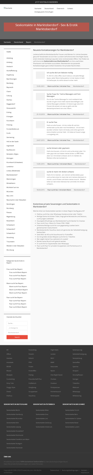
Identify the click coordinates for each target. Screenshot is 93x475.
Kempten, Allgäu (12, 154)
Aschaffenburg (12, 71)
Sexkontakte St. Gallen (73, 418)
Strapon (75, 371)
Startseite (38, 8)
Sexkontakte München (14, 418)
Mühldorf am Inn (13, 187)
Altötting (10, 58)
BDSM (9, 366)
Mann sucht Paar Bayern (18, 293)
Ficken (31, 366)
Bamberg (10, 83)
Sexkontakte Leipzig (14, 427)
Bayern (28, 42)
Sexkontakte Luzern (72, 427)
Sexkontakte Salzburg (43, 423)
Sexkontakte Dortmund (15, 435)
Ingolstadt (10, 146)
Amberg (9, 62)
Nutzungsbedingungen (70, 470)
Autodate (10, 362)
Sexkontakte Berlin (13, 410)
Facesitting (32, 350)
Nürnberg (10, 208)
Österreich (60, 8)
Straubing (10, 237)
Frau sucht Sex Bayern (14, 269)
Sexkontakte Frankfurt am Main (18, 439)
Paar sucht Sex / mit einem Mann (59, 190)
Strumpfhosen (78, 375)
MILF (52, 358)
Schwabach (11, 225)
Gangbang (32, 387)
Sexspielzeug (77, 358)
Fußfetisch (32, 383)
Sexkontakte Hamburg (15, 414)
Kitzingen (10, 158)
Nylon (53, 371)
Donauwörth (11, 108)
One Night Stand (56, 375)
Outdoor (54, 383)
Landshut (10, 166)
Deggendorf (11, 104)
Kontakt (84, 470)
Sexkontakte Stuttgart (14, 443)
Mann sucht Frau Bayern (18, 286)
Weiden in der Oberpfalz (15, 246)
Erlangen (10, 116)
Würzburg (10, 250)
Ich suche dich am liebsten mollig (60, 73)
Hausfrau (32, 396)
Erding (9, 112)
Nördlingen (11, 204)
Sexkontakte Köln (13, 423)
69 (7, 350)
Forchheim (10, 121)
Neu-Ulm (10, 196)
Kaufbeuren (11, 150)
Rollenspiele (55, 396)
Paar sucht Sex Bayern (14, 297)
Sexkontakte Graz (42, 414)
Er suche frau (52, 122)
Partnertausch (56, 391)
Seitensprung (77, 350)
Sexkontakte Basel (71, 423)
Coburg (9, 96)
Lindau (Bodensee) (13, 171)
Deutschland (49, 8)
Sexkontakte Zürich (72, 410)
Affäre (9, 354)
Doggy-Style (11, 387)
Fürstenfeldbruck (13, 129)
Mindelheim (11, 183)
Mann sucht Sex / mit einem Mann (59, 164)
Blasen (9, 371)
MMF (52, 362)
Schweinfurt (11, 233)
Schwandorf (11, 229)
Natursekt (54, 366)
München (10, 191)
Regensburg (11, 217)
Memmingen (11, 179)
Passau (9, 212)
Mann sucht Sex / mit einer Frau (58, 86)
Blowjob (9, 375)
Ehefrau (9, 396)
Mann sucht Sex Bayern (15, 283)
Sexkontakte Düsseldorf (15, 431)
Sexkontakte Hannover (15, 448)
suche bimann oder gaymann (58, 148)
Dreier (9, 391)
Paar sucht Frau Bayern (17, 304)
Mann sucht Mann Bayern (18, 290)
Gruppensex (33, 391)
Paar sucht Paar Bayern (17, 301)
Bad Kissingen (12, 79)
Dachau (9, 100)
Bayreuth (10, 87)
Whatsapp (76, 391)
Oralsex (53, 379)
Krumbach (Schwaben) (15, 162)
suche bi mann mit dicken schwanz (60, 172)
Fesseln (31, 354)
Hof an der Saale (12, 141)
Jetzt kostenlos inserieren (46, 2)
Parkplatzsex (55, 387)
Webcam (76, 387)
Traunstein (10, 242)
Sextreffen (76, 362)
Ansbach (10, 66)
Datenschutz (54, 470)
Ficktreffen (32, 371)
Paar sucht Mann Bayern (18, 307)
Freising (9, 125)
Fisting (31, 375)
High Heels (54, 350)
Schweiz (70, 8)
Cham (9, 91)
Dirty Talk (10, 383)
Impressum (85, 472)
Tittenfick (76, 383)
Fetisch (31, 358)
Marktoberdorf (12, 175)
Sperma (75, 366)
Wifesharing (77, 396)
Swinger (75, 379)
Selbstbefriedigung (79, 354)
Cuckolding (11, 379)
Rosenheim (10, 221)
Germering (10, 137)
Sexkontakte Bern (71, 414)
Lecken (53, 354)
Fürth (8, 133)
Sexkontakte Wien (42, 410)
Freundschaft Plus (35, 379)
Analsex (9, 358)
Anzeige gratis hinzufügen (44, 12)
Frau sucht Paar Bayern (17, 279)
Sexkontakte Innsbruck (44, 427)
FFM (30, 362)
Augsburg (10, 75)
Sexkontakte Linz (42, 418)
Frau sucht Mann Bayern (18, 272)
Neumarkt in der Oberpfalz (16, 200)
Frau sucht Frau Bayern (17, 275)
